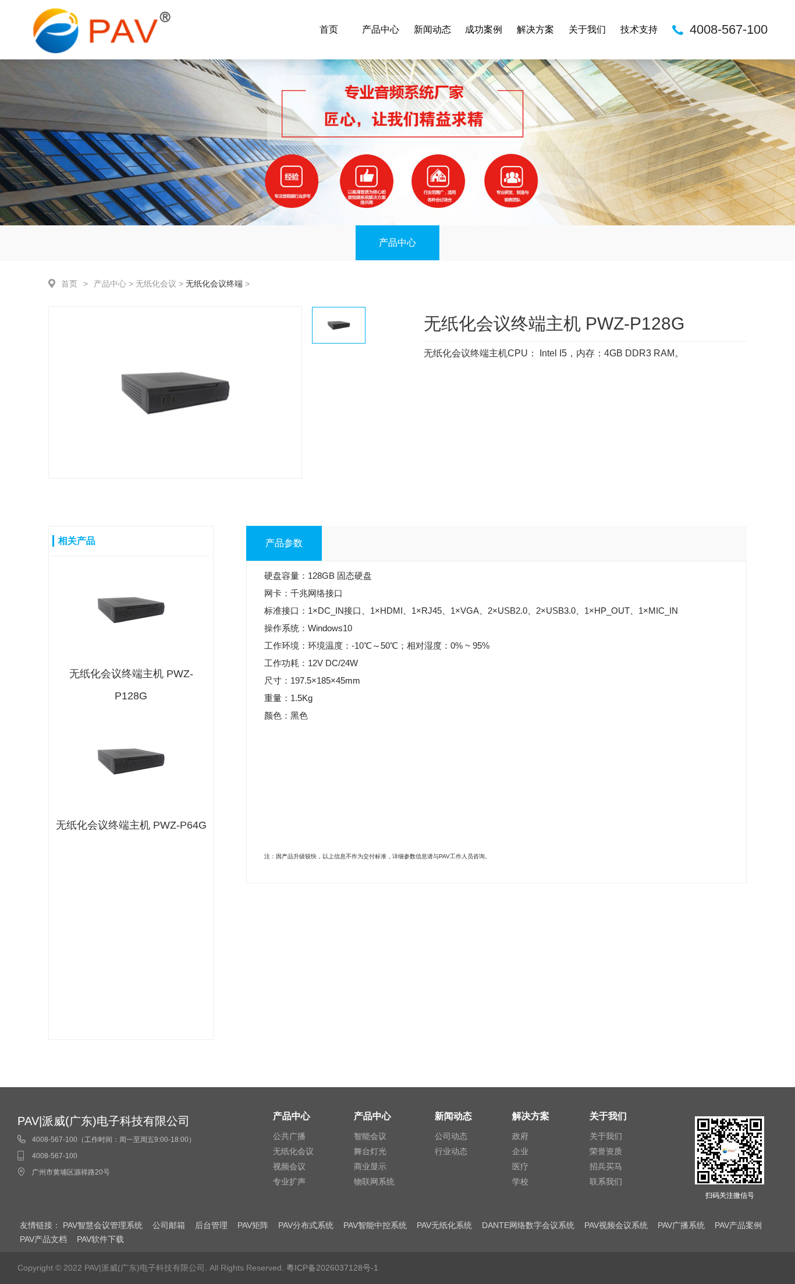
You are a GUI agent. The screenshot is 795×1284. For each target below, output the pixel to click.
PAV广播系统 (681, 1225)
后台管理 (211, 1225)
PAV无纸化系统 (444, 1225)
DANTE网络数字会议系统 (528, 1225)
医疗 (520, 1166)
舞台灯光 (370, 1151)
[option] (175, 392)
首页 (329, 29)
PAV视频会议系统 (616, 1225)
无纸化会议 (156, 283)
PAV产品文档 (43, 1239)
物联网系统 (374, 1181)
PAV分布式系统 (305, 1225)
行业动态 (451, 1151)
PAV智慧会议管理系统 (103, 1225)
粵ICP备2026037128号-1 (332, 1267)
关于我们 (587, 29)
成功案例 (483, 29)
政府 (520, 1136)
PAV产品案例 (738, 1225)
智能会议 (370, 1136)
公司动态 (451, 1136)
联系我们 (606, 1181)
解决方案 (535, 29)
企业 (520, 1151)
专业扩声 (289, 1181)
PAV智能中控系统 (375, 1225)
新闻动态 (432, 29)
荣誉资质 (606, 1151)
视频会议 (289, 1166)
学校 (520, 1181)
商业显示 (370, 1166)
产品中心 (380, 29)
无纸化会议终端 (214, 283)
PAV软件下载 (100, 1239)
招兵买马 (606, 1166)
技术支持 (639, 29)
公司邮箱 (168, 1225)
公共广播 (289, 1136)
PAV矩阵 (252, 1225)
